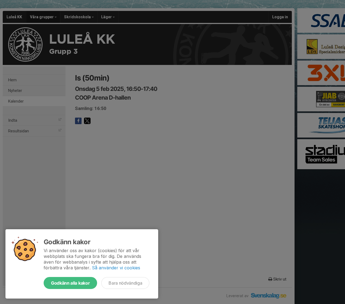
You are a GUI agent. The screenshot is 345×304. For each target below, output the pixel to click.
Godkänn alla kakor (70, 283)
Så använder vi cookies (116, 267)
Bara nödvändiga (125, 283)
